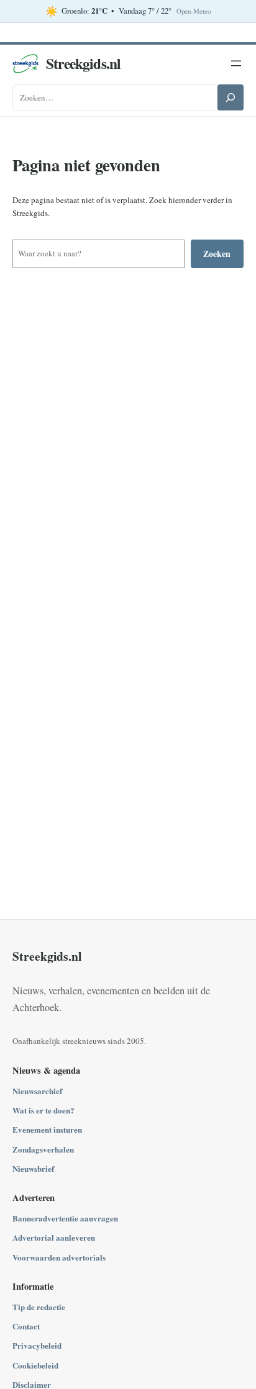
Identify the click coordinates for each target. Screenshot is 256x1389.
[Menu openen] (236, 63)
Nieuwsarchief (37, 1091)
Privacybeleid (37, 1345)
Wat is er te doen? (43, 1110)
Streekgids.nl (83, 63)
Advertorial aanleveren (53, 1237)
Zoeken (217, 253)
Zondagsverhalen (43, 1149)
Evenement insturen (47, 1129)
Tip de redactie (38, 1307)
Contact (26, 1326)
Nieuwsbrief (33, 1168)
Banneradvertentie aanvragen (65, 1218)
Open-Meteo (193, 11)
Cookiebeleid (35, 1365)
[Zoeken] (230, 97)
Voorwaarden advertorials (59, 1257)
